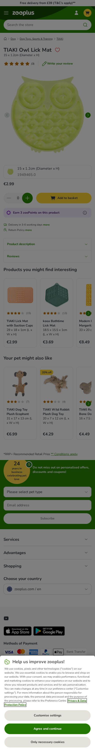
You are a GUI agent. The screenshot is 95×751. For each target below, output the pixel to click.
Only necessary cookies (48, 742)
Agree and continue (48, 729)
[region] (47, 703)
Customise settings (47, 715)
